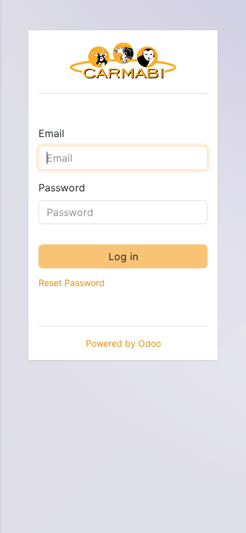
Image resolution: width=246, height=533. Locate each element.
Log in (123, 256)
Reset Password (71, 282)
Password (61, 187)
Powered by (123, 343)
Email (51, 133)
